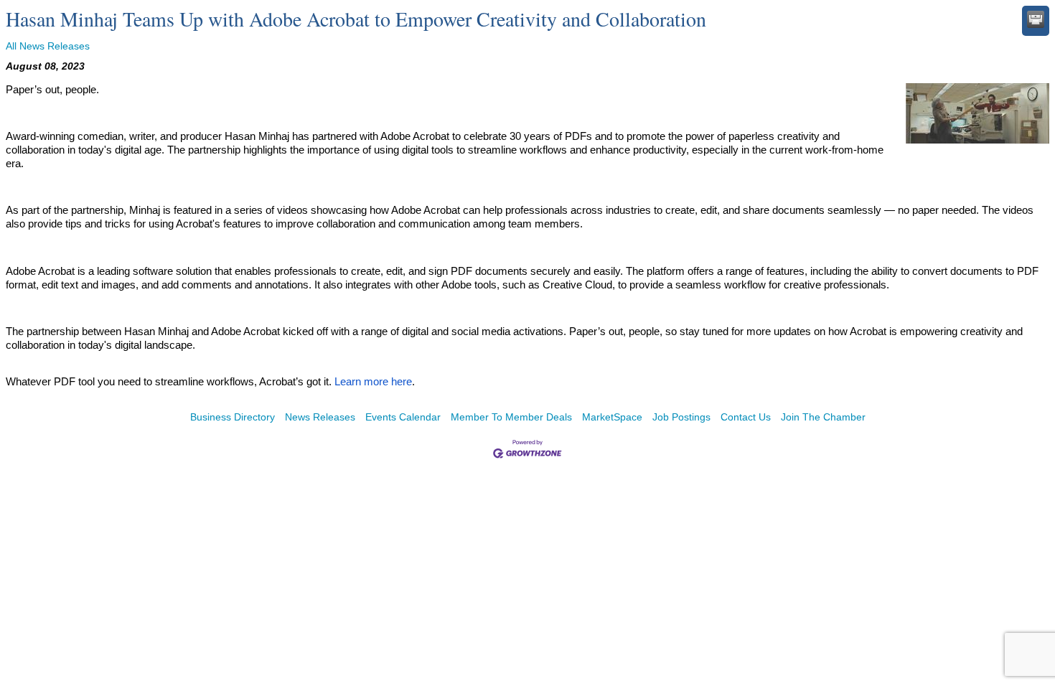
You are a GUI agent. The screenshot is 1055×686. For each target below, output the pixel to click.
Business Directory (232, 417)
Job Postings (681, 417)
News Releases (320, 417)
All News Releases (48, 46)
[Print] (1035, 19)
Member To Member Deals (511, 417)
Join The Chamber (823, 417)
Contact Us (746, 417)
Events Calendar (403, 417)
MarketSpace (612, 417)
